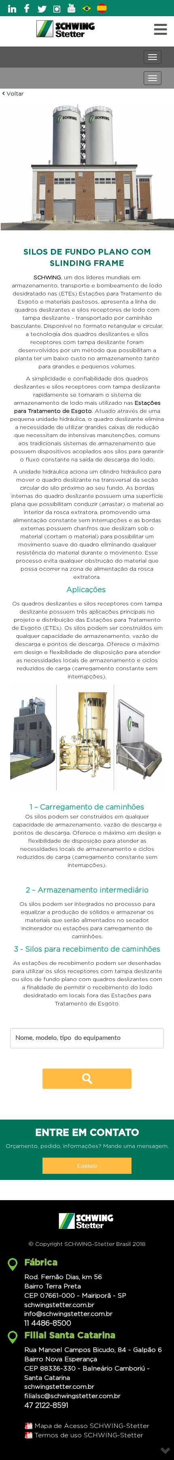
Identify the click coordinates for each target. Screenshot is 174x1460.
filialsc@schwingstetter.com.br (72, 1396)
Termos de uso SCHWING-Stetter (88, 1435)
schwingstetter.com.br (59, 1305)
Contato (87, 1165)
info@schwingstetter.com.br (68, 1314)
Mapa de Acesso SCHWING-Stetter (91, 1426)
